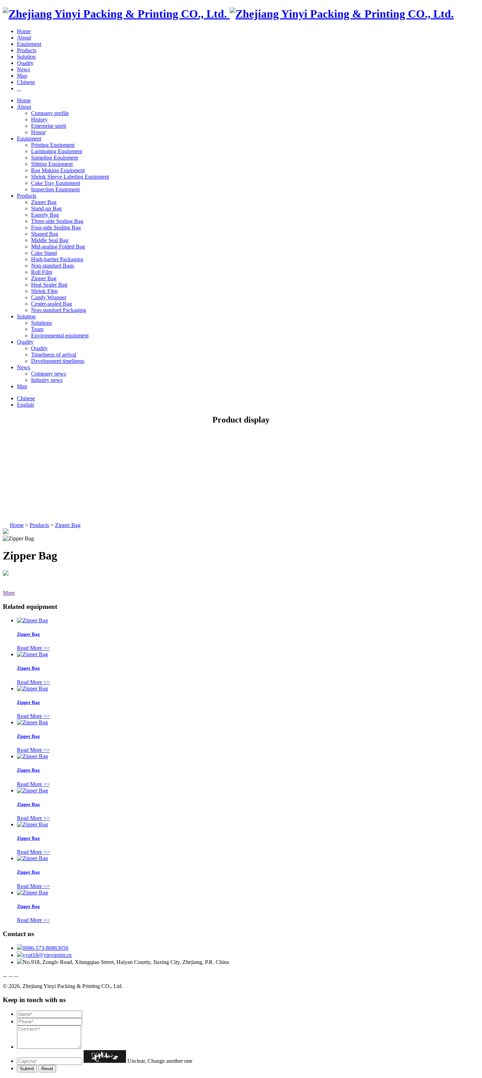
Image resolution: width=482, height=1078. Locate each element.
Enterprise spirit (48, 126)
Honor (38, 132)
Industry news (46, 380)
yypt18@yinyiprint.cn (47, 955)
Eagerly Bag (45, 215)
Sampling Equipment (54, 158)
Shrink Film (44, 291)
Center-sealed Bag (51, 304)
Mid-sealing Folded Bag (58, 247)
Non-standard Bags (52, 266)
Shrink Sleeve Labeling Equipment (70, 177)
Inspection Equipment (55, 189)
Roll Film (41, 272)
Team (37, 329)
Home (24, 31)
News (23, 69)
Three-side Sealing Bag (57, 221)
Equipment (29, 44)
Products (26, 50)
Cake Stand (44, 253)
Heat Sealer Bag (49, 285)
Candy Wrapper (48, 297)
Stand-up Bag (46, 208)
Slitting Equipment (52, 164)
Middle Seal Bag (49, 240)
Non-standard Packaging (58, 310)
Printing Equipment (52, 145)
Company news (48, 374)
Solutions (41, 323)
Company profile (50, 113)
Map (22, 76)
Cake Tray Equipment (55, 183)
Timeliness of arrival (53, 355)
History (39, 119)
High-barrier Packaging (57, 259)
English (25, 405)
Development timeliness (57, 361)
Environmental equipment (60, 336)
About (24, 38)
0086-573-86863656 (45, 948)
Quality (25, 63)
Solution (26, 57)
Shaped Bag (44, 234)
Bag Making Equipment (58, 170)
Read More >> (33, 648)
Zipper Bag (43, 202)
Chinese (26, 82)
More (9, 593)
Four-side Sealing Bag (56, 227)
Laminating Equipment (56, 151)
